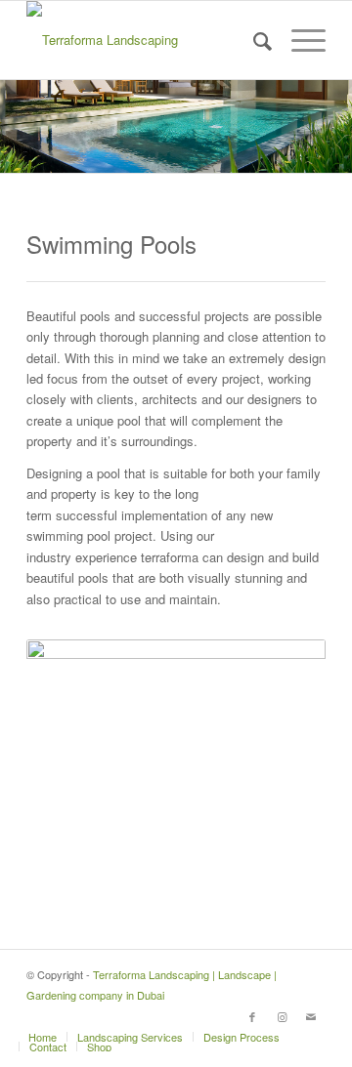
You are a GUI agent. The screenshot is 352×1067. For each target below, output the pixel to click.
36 (285, 877)
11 (191, 857)
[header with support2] (146, 40)
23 (82, 877)
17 (285, 857)
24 (98, 877)
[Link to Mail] (311, 1016)
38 (317, 877)
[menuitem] (253, 40)
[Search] (253, 40)
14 (238, 857)
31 (207, 877)
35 (270, 877)
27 (145, 877)
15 (254, 857)
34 (254, 877)
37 (301, 877)
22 (66, 877)
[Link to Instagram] (281, 1016)
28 (160, 877)
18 (301, 857)
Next (281, 760)
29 (176, 877)
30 (191, 877)
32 (223, 877)
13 (223, 857)
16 (270, 857)
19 (317, 857)
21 (51, 877)
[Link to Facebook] (252, 1016)
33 (238, 877)
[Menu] (299, 40)
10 (176, 857)
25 (113, 877)
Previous (70, 760)
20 (35, 877)
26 (129, 877)
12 (207, 857)
